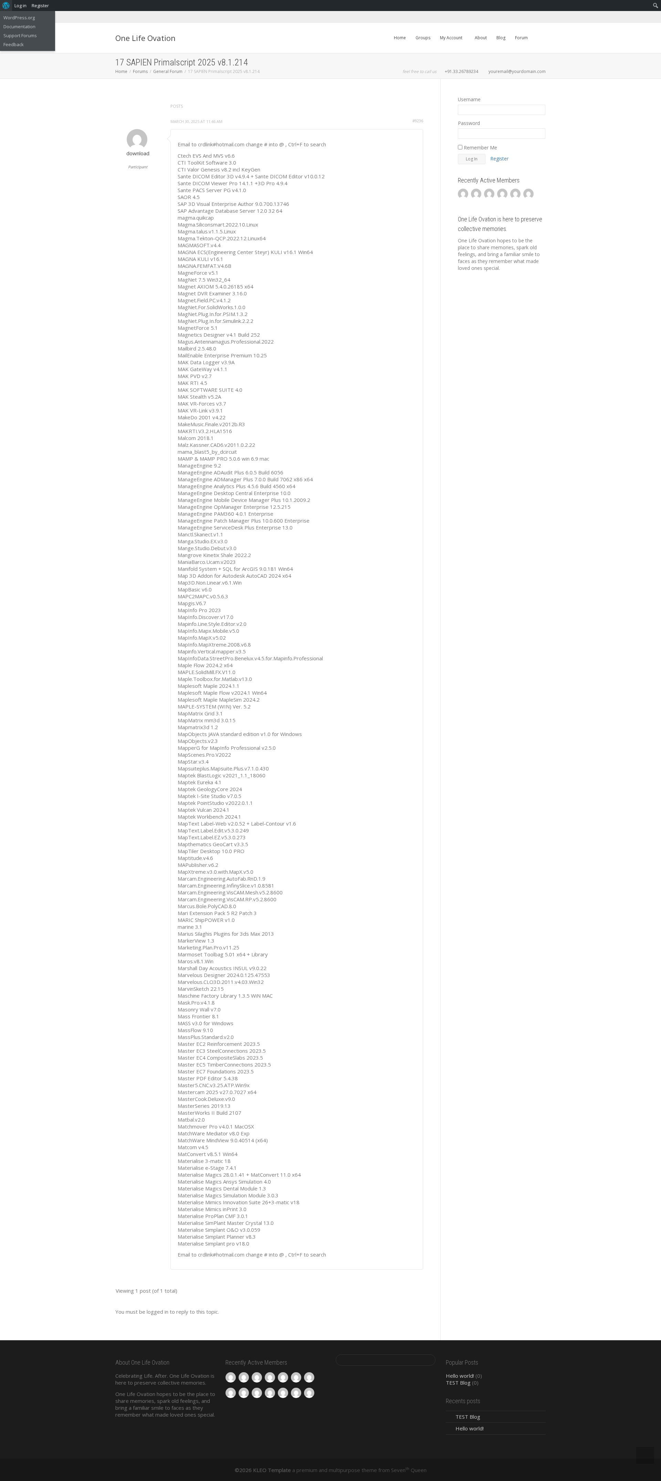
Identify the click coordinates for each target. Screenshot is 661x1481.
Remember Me (479, 147)
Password (469, 123)
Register (499, 158)
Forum (521, 38)
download (137, 153)
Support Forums (20, 35)
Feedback (13, 44)
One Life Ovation (145, 38)
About (481, 38)
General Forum (167, 71)
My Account (451, 38)
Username (469, 99)
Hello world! (460, 1375)
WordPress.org (19, 17)
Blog (500, 38)
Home (400, 38)
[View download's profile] (137, 139)
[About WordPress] (6, 5)
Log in (20, 5)
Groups (423, 38)
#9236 (417, 120)
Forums (140, 71)
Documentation (19, 26)
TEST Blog (458, 1382)
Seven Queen (409, 1470)
